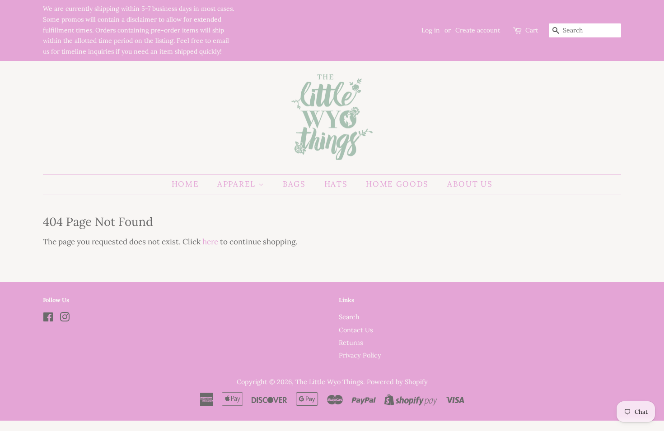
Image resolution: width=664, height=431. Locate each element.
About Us (470, 184)
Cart (531, 30)
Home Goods (397, 184)
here (210, 242)
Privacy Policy (360, 355)
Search (349, 316)
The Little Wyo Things (329, 381)
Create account (477, 30)
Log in (430, 30)
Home (185, 184)
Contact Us (356, 330)
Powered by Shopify (397, 381)
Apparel (237, 184)
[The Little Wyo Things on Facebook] (48, 318)
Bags (294, 184)
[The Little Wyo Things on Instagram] (65, 318)
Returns (351, 342)
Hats (336, 184)
